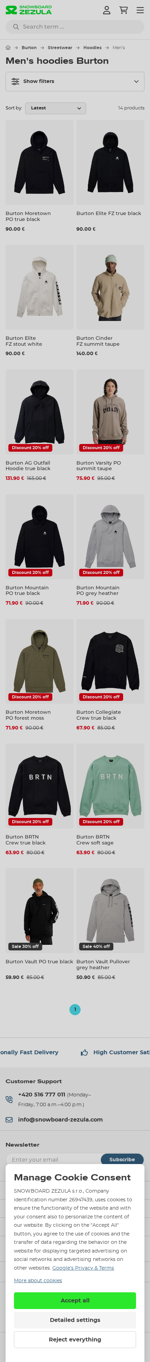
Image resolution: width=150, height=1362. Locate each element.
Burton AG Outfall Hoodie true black (28, 466)
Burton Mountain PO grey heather (98, 590)
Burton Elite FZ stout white (24, 341)
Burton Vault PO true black (39, 961)
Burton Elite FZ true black (108, 213)
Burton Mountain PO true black (27, 590)
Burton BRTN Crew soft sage (95, 840)
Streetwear (60, 48)
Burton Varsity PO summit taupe (98, 466)
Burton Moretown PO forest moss (28, 715)
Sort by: (14, 108)
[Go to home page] (8, 47)
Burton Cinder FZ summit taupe (98, 341)
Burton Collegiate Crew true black (98, 715)
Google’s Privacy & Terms (83, 1268)
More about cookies (38, 1280)
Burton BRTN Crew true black (26, 840)
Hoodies (92, 48)
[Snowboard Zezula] (29, 10)
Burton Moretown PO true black (28, 216)
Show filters (38, 81)
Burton (29, 48)
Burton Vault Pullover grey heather (103, 964)
